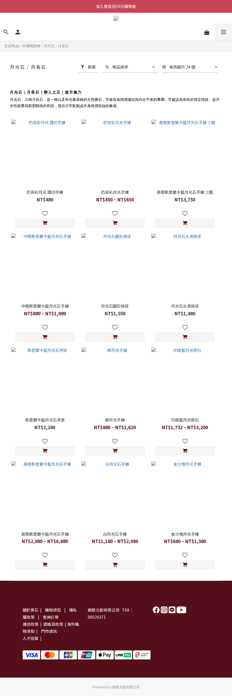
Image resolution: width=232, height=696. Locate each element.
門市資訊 (49, 631)
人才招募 (30, 638)
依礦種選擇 (31, 45)
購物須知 (53, 610)
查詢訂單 (51, 617)
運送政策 (30, 624)
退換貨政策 (52, 624)
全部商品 (11, 45)
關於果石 (30, 610)
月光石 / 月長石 (56, 45)
